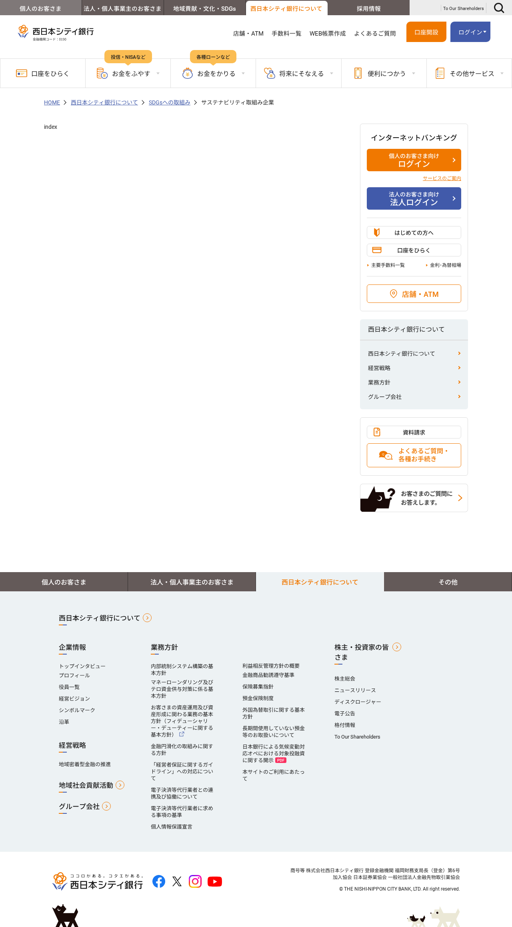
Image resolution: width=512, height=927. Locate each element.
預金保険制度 (258, 698)
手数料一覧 (287, 33)
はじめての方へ (414, 233)
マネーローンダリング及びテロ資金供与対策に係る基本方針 (182, 689)
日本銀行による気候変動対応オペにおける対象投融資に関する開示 (273, 753)
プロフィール (74, 676)
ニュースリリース (355, 690)
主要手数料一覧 (388, 265)
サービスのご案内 (442, 178)
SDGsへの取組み (169, 102)
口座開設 (426, 32)
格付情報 (344, 725)
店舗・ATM (248, 33)
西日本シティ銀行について (286, 8)
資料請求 (414, 432)
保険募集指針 (258, 687)
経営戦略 (379, 368)
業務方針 (379, 382)
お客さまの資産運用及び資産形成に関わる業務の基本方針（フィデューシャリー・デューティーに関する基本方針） (182, 721)
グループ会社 (385, 397)
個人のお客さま (41, 8)
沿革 (64, 722)
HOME (52, 102)
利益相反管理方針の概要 (271, 666)
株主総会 (344, 679)
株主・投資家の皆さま (361, 652)
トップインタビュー (82, 666)
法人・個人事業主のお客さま (123, 8)
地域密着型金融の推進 (85, 764)
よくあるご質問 (375, 33)
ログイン (414, 161)
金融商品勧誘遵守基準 (268, 675)
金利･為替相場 (445, 265)
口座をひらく (50, 74)
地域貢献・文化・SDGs (204, 8)
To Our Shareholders (463, 8)
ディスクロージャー (357, 702)
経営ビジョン (74, 699)
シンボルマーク (77, 710)
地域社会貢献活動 (86, 785)
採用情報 (369, 8)
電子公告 (344, 714)
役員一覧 (69, 687)
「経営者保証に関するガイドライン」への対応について (182, 771)
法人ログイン (414, 199)
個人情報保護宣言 (171, 827)
